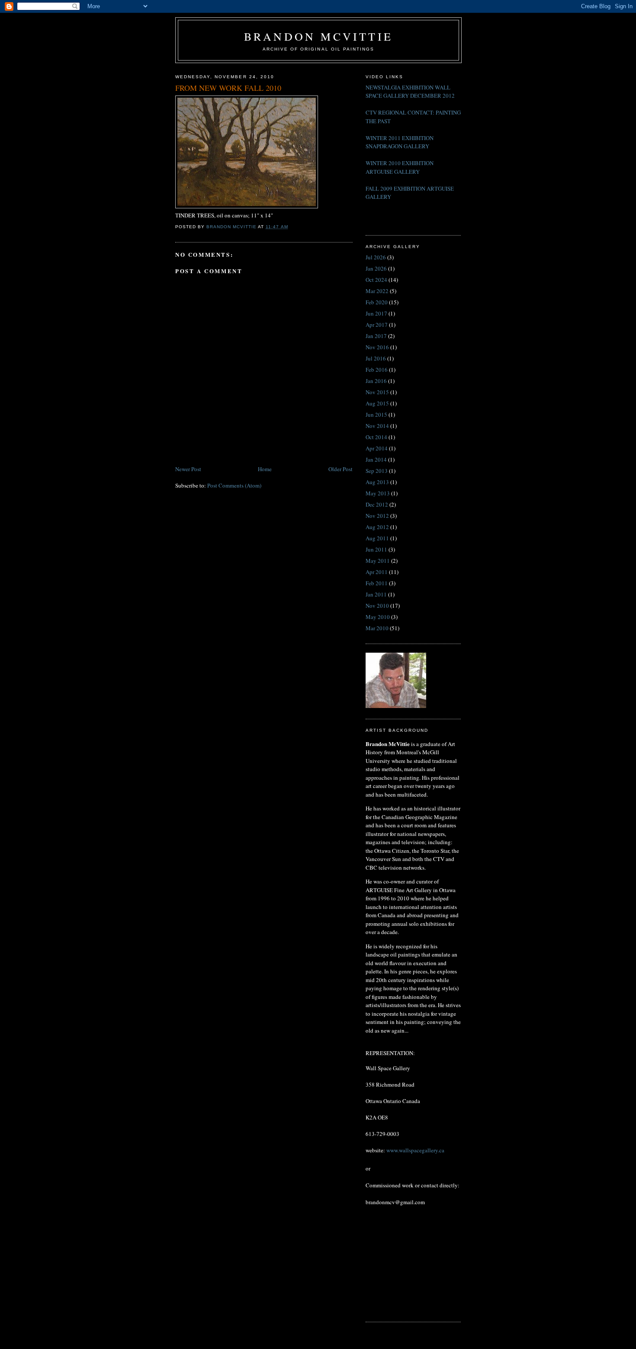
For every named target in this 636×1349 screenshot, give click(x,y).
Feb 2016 (377, 369)
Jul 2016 (376, 358)
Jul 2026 (376, 257)
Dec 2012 (377, 504)
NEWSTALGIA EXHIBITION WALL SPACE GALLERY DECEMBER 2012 (410, 91)
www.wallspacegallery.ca (415, 1150)
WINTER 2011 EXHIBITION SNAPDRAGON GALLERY (400, 142)
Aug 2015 (377, 403)
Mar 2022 (377, 291)
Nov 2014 (377, 426)
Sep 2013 (377, 471)
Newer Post (188, 469)
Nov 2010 (377, 605)
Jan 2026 (376, 268)
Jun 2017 (376, 313)
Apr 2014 (377, 448)
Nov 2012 (377, 516)
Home (265, 469)
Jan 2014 (376, 459)
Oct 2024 (376, 280)
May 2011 (378, 560)
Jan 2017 (376, 336)
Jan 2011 (376, 594)
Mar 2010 (377, 628)
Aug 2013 (377, 482)
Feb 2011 (377, 583)
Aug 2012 (377, 527)
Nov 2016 (377, 347)
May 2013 (378, 493)
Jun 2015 (376, 414)
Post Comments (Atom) (234, 485)
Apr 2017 (377, 324)
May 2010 (378, 617)
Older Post (340, 469)
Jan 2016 (376, 381)
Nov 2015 (377, 392)
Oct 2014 (376, 437)
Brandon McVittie (318, 36)
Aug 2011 (377, 538)
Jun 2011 (376, 549)
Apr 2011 (377, 572)
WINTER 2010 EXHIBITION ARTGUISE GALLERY (400, 167)
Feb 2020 (377, 302)
